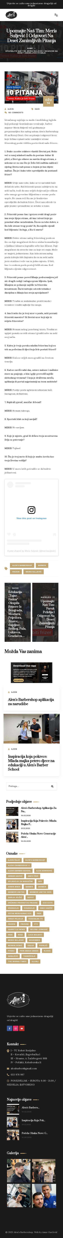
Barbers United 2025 (40, 892)
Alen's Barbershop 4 (19, 865)
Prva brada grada (29, 951)
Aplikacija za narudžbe (20, 881)
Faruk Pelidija (15, 919)
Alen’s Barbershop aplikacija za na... (38, 810)
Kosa (20, 935)
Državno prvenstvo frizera (22, 903)
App (40, 881)
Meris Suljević (33, 572)
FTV (36, 924)
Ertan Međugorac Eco (19, 913)
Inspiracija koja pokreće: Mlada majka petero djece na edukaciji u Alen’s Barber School (31, 763)
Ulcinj (35, 961)
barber (29, 887)
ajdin (11, 109)
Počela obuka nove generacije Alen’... (38, 835)
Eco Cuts (47, 903)
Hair (37, 109)
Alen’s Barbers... (30, 1107)
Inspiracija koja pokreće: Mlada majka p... (38, 822)
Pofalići (43, 945)
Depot (30, 897)
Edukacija (13, 908)
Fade (39, 913)
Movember (34, 940)
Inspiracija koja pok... (33, 1120)
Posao (11, 951)
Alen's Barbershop (22, 565)
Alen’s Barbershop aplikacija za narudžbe (31, 701)
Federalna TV (35, 919)
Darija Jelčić (15, 897)
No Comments (15, 112)
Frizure (25, 924)
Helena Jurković (39, 929)
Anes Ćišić (33, 876)
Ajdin (14, 692)
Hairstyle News (16, 929)
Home (30, 48)
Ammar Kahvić (15, 876)
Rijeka (47, 951)
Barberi (42, 565)
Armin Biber (14, 887)
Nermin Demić (15, 945)
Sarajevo (13, 956)
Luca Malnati (35, 935)
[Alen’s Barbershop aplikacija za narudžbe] (32, 673)
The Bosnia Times (17, 961)
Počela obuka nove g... (35, 1133)
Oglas (31, 945)
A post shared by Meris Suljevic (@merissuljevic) (31, 551)
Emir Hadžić (46, 908)
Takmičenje (29, 956)
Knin (10, 935)
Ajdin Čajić (14, 860)
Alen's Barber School (19, 871)
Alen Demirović (44, 871)
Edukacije (29, 908)
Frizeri (16, 572)
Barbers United (16, 892)
